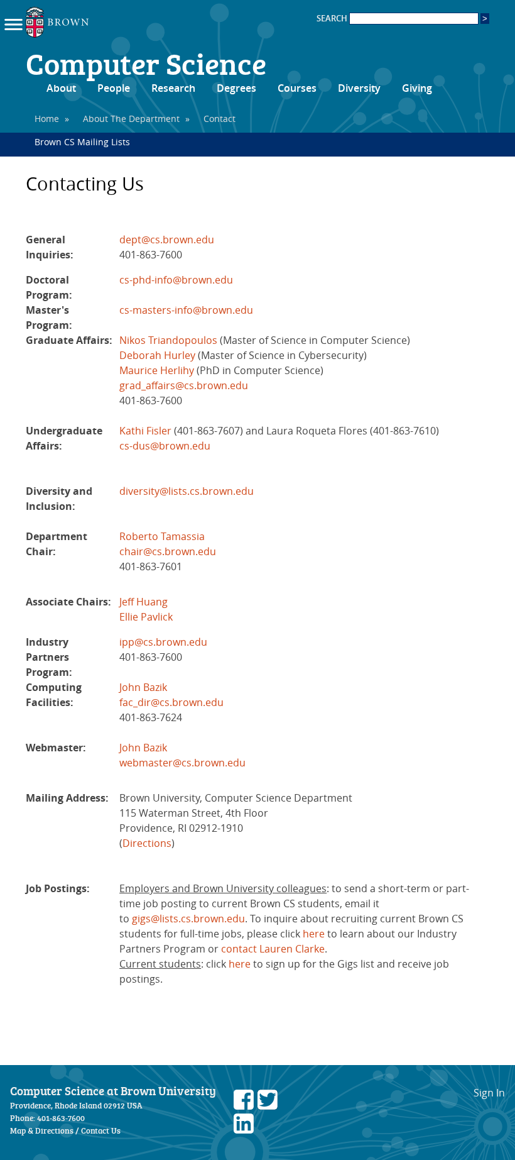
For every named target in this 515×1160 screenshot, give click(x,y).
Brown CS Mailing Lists (82, 142)
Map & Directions (41, 1130)
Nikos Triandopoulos (168, 340)
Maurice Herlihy (156, 370)
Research (173, 88)
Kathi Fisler (145, 431)
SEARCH (333, 18)
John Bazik (143, 687)
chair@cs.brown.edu (167, 551)
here (314, 934)
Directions (146, 843)
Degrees (236, 88)
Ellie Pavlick (146, 617)
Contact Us (101, 1130)
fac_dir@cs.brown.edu (171, 702)
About (61, 88)
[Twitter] (268, 1106)
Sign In (489, 1093)
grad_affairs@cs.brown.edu (183, 385)
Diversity (359, 88)
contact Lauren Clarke (273, 949)
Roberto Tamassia (162, 536)
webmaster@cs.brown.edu (182, 763)
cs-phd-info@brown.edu (176, 280)
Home (47, 118)
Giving (417, 88)
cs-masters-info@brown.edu (186, 310)
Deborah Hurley (157, 355)
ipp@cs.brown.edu (163, 642)
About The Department (131, 118)
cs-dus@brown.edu (164, 446)
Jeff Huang (143, 602)
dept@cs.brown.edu (166, 239)
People (113, 88)
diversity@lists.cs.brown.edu (186, 491)
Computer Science (146, 63)
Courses (297, 88)
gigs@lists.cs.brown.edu (188, 918)
